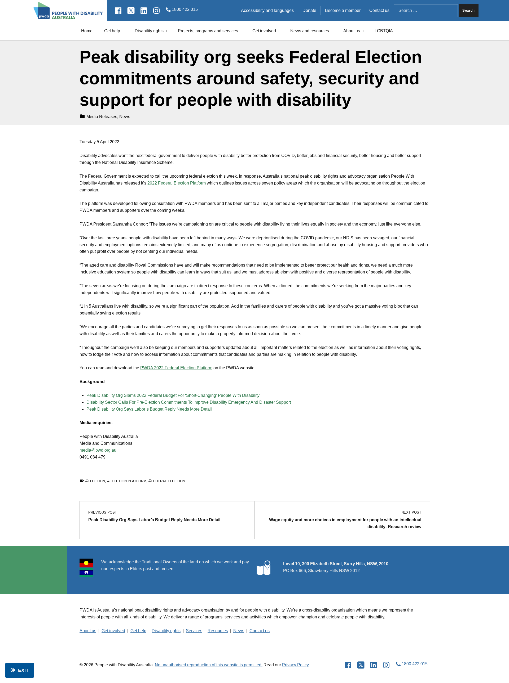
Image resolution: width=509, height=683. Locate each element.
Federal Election (168, 481)
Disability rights (149, 31)
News (124, 116)
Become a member (343, 10)
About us (351, 31)
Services (194, 630)
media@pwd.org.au (98, 450)
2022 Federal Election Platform (176, 183)
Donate (309, 10)
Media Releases (101, 116)
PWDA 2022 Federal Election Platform (176, 368)
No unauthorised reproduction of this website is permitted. (208, 665)
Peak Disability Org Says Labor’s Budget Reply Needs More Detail (149, 409)
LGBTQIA (384, 31)
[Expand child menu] (123, 31)
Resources (218, 630)
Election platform (127, 481)
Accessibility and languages (267, 10)
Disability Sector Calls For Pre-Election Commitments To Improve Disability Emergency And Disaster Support (188, 402)
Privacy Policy (295, 665)
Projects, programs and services (208, 31)
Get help (112, 31)
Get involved (264, 31)
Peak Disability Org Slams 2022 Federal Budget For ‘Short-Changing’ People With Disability (173, 395)
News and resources (309, 31)
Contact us (379, 10)
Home (87, 31)
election (96, 481)
